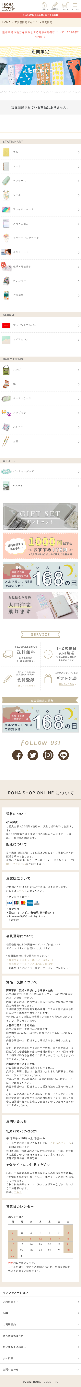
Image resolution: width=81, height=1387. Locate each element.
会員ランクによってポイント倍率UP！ (31, 959)
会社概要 (8, 1358)
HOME (6, 22)
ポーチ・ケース (22, 398)
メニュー (75, 9)
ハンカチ (18, 426)
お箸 (15, 441)
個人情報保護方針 (13, 1335)
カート (65, 9)
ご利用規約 (9, 1324)
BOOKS (18, 485)
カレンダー (19, 280)
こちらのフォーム (60, 1142)
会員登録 (54, 9)
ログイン (44, 9)
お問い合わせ (10, 1369)
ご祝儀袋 (18, 295)
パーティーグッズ (23, 471)
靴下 (15, 383)
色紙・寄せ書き (22, 266)
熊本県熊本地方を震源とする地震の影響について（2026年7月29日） (40, 34)
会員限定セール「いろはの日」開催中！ (32, 963)
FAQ (5, 1312)
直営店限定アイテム (26, 22)
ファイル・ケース (23, 209)
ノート (17, 166)
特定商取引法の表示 (14, 1346)
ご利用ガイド (10, 1301)
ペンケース (19, 180)
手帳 (15, 151)
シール (17, 194)
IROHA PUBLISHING (45, 1381)
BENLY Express (16, 864)
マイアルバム (21, 339)
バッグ (17, 369)
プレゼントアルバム (25, 325)
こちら (21, 890)
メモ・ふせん (21, 223)
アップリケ (19, 412)
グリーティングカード (26, 237)
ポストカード (21, 252)
